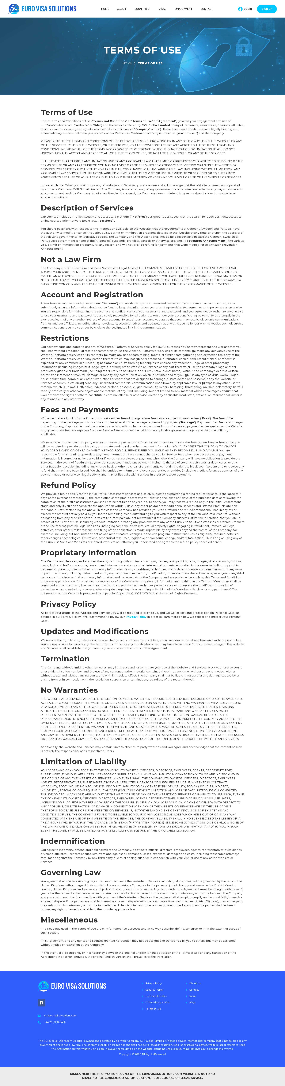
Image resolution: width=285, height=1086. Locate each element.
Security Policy (154, 989)
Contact (207, 9)
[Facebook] (41, 1002)
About (121, 9)
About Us (195, 983)
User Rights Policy (156, 996)
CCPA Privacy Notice (157, 1002)
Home (105, 9)
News (192, 996)
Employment (183, 9)
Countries (141, 9)
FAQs (192, 1002)
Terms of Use (153, 1009)
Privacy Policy (153, 983)
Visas (162, 9)
